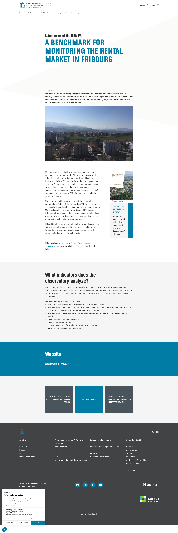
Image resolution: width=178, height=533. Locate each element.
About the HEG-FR (133, 440)
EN (157, 431)
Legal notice (93, 514)
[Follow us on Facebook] (92, 485)
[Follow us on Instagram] (85, 485)
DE (153, 431)
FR (148, 431)
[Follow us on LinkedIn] (77, 485)
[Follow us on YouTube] (100, 485)
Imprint (83, 514)
